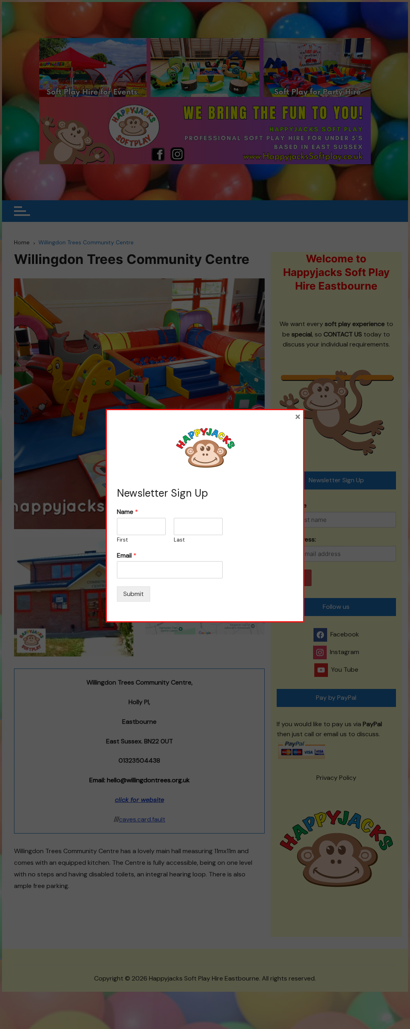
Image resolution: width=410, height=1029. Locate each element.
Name (127, 512)
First (122, 540)
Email (127, 556)
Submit (133, 594)
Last (179, 540)
